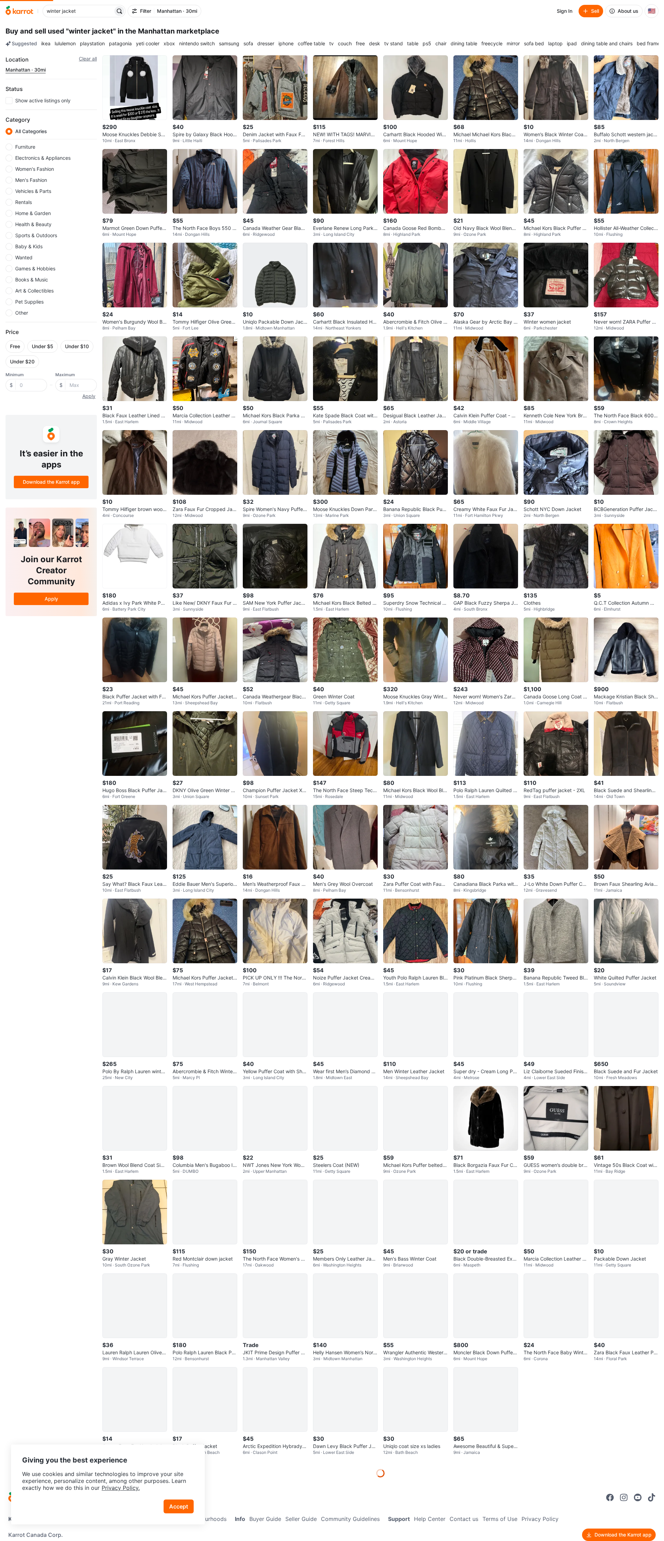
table (412, 43)
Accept (178, 1506)
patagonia (120, 43)
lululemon (65, 43)
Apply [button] (88, 396)
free (360, 43)
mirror (513, 43)
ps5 (427, 43)
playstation (92, 43)
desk (374, 43)
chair (440, 43)
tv (331, 43)
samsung (229, 43)
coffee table (311, 43)
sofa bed (534, 43)
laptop (555, 43)
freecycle (491, 43)
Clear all (88, 59)
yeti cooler (147, 43)
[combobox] (78, 11)
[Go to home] (19, 11)
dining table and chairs (607, 43)
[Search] (119, 11)
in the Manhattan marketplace (168, 31)
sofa (248, 43)
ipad (572, 43)
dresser (265, 43)
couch (345, 43)
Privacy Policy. (121, 1487)
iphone (286, 43)
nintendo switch (197, 43)
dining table (464, 43)
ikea (45, 43)
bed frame (648, 43)
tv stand (393, 43)
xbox (169, 43)
